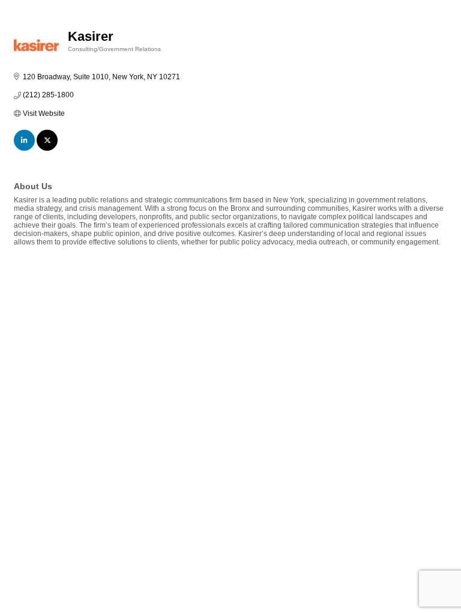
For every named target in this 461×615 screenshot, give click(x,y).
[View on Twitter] (47, 148)
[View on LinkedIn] (24, 148)
